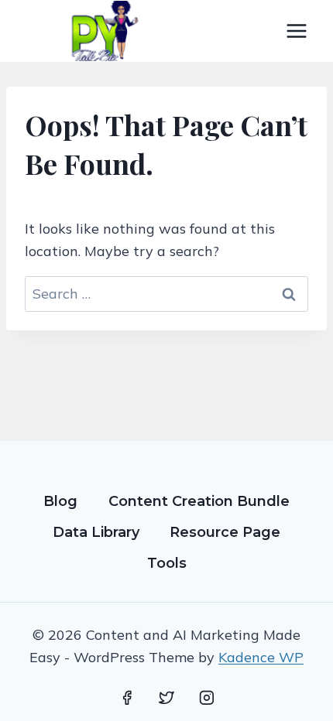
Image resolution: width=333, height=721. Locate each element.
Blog (60, 501)
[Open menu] (296, 30)
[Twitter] (166, 697)
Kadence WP (261, 657)
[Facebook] (127, 697)
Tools (167, 563)
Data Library (96, 532)
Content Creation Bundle (199, 501)
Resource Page (225, 532)
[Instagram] (206, 697)
